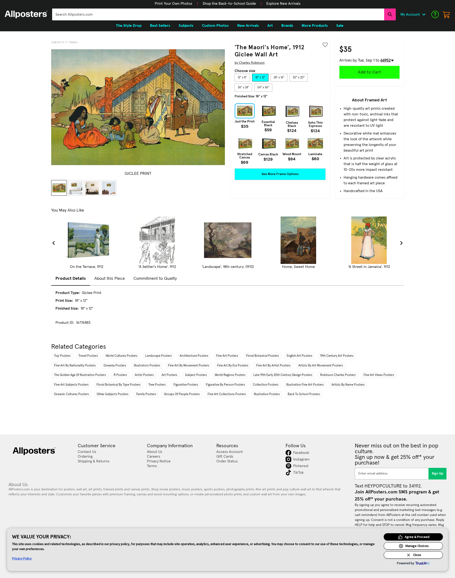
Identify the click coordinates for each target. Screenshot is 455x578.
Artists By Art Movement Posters (320, 365)
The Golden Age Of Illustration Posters (80, 375)
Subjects (58, 42)
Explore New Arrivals (283, 3)
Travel (73, 42)
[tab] (242, 78)
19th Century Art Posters (337, 355)
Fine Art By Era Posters (232, 365)
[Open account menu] (424, 14)
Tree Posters (157, 384)
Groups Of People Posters (182, 394)
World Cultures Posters (121, 355)
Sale (339, 25)
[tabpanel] (280, 133)
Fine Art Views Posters (379, 375)
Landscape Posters (158, 355)
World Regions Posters (230, 375)
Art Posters (169, 375)
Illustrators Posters (147, 365)
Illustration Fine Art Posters (305, 384)
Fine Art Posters (227, 355)
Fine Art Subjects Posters (71, 384)
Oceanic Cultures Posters (71, 394)
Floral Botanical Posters (262, 355)
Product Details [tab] (70, 278)
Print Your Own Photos (173, 3)
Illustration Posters (267, 394)
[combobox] (218, 14)
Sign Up (437, 473)
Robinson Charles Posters (338, 375)
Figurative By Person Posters (225, 384)
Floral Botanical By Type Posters (118, 384)
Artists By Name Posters (348, 384)
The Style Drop (128, 25)
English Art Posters (299, 355)
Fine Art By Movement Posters (188, 365)
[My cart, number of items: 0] (446, 14)
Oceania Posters (115, 365)
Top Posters (62, 355)
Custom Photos (215, 25)
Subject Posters (196, 375)
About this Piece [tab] (109, 278)
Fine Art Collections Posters (227, 394)
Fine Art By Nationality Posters (75, 365)
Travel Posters (88, 355)
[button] (173, 3)
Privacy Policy (22, 558)
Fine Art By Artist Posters (273, 365)
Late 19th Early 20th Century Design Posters (282, 375)
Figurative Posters (185, 384)
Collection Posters (265, 384)
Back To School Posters (304, 394)
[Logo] (26, 14)
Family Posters (146, 394)
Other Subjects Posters (112, 394)
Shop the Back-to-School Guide (229, 3)
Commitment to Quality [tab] (155, 278)
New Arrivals (248, 25)
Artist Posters (144, 375)
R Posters (120, 375)
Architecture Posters (194, 355)
